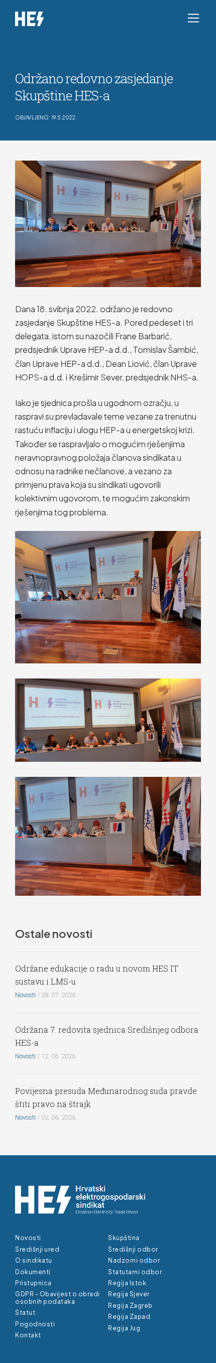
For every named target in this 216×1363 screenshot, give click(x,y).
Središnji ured (37, 1249)
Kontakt (28, 1335)
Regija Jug (124, 1328)
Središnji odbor (133, 1249)
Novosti (25, 995)
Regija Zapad (129, 1316)
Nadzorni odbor (134, 1260)
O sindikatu (33, 1260)
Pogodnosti (35, 1324)
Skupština (124, 1238)
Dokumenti (33, 1272)
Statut (25, 1312)
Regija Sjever (129, 1294)
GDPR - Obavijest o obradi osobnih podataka (57, 1297)
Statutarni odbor (135, 1272)
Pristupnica (33, 1283)
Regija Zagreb (130, 1305)
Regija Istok (127, 1283)
